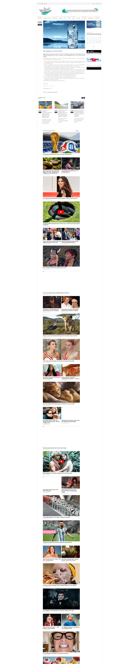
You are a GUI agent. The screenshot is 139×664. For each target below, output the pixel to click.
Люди (73, 18)
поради (48, 92)
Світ (65, 18)
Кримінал (97, 18)
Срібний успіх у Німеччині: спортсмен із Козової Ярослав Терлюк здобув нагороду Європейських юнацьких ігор (47, 114)
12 (91, 39)
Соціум (78, 18)
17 (87, 40)
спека (52, 92)
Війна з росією (47, 18)
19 (91, 40)
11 (89, 39)
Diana (50, 88)
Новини (40, 18)
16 (100, 39)
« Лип (93, 46)
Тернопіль (54, 18)
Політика (84, 18)
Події (69, 18)
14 (96, 39)
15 (98, 39)
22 (98, 40)
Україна (61, 18)
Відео (97, 3)
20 (93, 40)
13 (93, 39)
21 (96, 40)
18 (89, 40)
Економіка (90, 18)
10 (87, 39)
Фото (94, 3)
